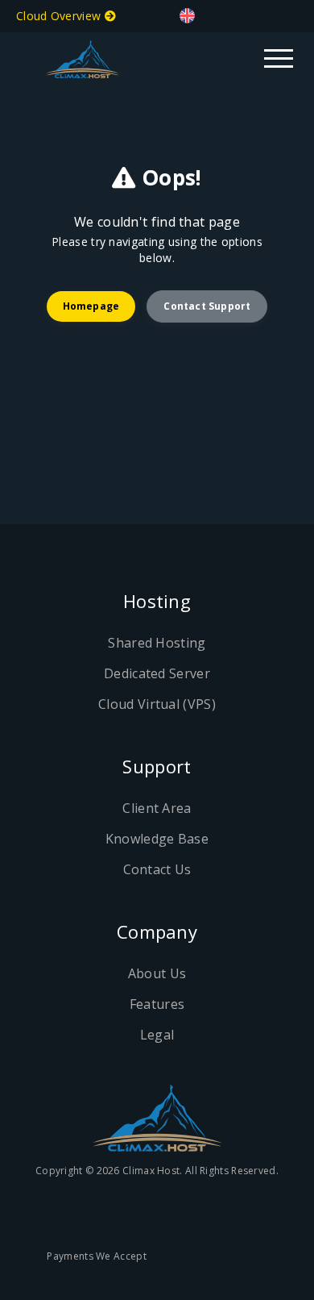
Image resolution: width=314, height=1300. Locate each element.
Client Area (156, 808)
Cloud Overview (60, 15)
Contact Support (206, 306)
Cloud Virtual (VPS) (157, 704)
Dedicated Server (157, 673)
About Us (157, 973)
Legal (157, 1035)
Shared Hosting (156, 643)
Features (157, 1004)
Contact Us (157, 869)
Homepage (91, 306)
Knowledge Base (157, 839)
